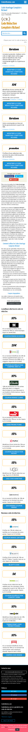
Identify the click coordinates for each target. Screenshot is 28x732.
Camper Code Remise (14, 655)
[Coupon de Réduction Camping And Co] (14, 352)
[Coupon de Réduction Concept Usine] (14, 581)
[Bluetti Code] (14, 554)
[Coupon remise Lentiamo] (14, 526)
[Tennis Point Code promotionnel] (14, 613)
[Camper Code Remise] (14, 642)
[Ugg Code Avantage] (14, 469)
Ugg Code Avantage (14, 479)
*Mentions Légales (6, 717)
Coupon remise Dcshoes (14, 336)
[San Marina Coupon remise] (14, 494)
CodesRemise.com (8, 2)
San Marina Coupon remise (14, 506)
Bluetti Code (14, 565)
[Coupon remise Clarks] (14, 383)
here (6, 727)
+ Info (22, 13)
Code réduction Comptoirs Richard (14, 105)
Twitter (14, 691)
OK (17, 730)
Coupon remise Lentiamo (14, 538)
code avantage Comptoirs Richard (14, 72)
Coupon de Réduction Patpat (14, 452)
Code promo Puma (14, 425)
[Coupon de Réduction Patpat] (14, 441)
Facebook (9, 176)
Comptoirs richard (14, 303)
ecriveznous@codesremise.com (14, 672)
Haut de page (8, 721)
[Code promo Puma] (14, 413)
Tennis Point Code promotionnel (14, 625)
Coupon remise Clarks (14, 398)
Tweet (19, 176)
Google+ (14, 179)
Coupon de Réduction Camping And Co (14, 366)
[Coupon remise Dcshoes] (14, 325)
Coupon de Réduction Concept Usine (14, 596)
